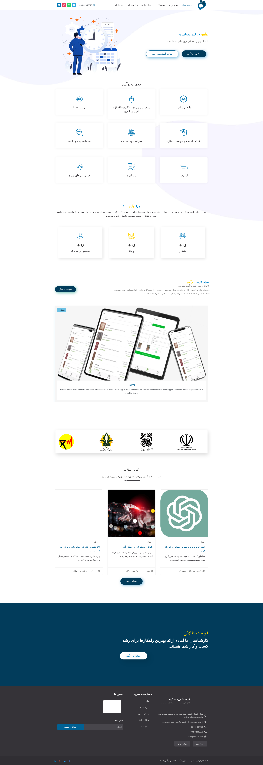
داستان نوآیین (147, 5)
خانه (147, 701)
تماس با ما (145, 726)
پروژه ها (61, 310)
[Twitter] (65, 760)
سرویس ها (173, 5)
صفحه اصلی (186, 5)
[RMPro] (131, 346)
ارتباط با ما (118, 5)
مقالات (201, 542)
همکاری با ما (132, 5)
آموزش (183, 175)
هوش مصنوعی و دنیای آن (138, 546)
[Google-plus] (60, 760)
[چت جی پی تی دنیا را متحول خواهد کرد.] (184, 513)
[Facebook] (69, 760)
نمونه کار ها (144, 707)
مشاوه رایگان (133, 655)
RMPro (131, 385)
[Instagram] (64, 5)
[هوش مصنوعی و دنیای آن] (131, 513)
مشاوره (131, 175)
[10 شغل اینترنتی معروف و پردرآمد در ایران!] (79, 513)
